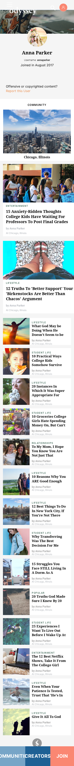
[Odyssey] (23, 11)
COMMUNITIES (12, 756)
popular (38, 593)
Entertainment (17, 206)
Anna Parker (17, 228)
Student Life (41, 352)
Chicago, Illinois (37, 157)
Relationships (42, 443)
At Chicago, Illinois (16, 233)
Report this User (18, 91)
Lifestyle (13, 283)
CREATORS (38, 756)
